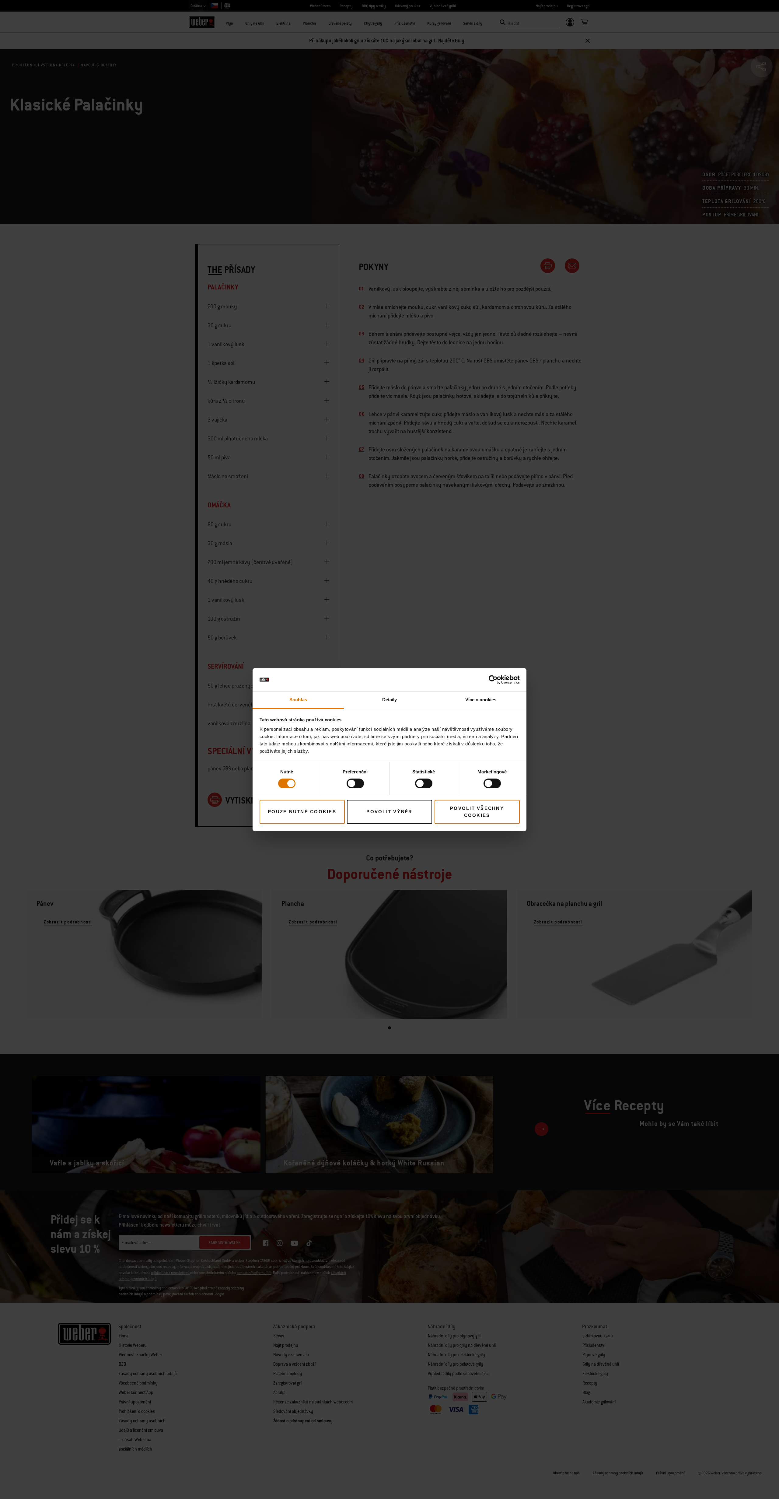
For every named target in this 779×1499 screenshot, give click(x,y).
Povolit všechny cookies (477, 812)
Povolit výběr (389, 811)
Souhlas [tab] (298, 699)
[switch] (355, 783)
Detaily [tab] (389, 699)
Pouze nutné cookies (302, 811)
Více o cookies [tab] (480, 699)
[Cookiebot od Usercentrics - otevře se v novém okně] (493, 679)
